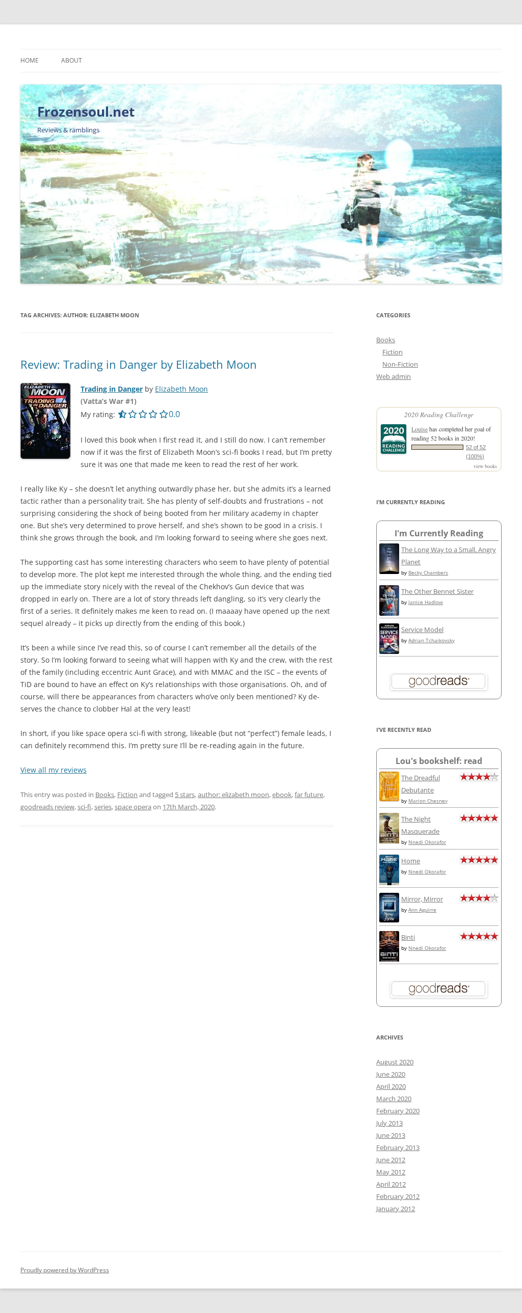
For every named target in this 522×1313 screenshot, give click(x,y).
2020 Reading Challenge (439, 414)
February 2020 (398, 1110)
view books (485, 466)
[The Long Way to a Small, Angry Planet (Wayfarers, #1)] (389, 571)
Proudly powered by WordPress (64, 1270)
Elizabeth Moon (181, 389)
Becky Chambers (428, 572)
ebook (282, 794)
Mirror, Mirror (422, 899)
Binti (408, 937)
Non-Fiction (400, 364)
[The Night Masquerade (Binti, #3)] (389, 841)
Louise (419, 429)
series (103, 806)
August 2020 (394, 1061)
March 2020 (393, 1098)
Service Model (422, 629)
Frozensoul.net (86, 111)
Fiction (127, 794)
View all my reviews (53, 770)
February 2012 (398, 1196)
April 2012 (391, 1184)
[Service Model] (389, 651)
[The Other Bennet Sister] (389, 613)
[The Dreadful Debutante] (389, 798)
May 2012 (390, 1172)
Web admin (393, 376)
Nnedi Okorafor (427, 841)
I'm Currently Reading (439, 533)
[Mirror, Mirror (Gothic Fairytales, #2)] (389, 919)
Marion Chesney (428, 800)
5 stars (185, 794)
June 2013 (390, 1135)
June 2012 (390, 1159)
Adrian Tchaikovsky (431, 640)
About (71, 60)
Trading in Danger (112, 389)
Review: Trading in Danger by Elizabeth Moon (138, 364)
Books (104, 794)
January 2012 (395, 1208)
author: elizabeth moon (233, 794)
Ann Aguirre (422, 909)
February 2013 (398, 1147)
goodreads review (47, 806)
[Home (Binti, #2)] (389, 883)
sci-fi (84, 806)
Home (29, 60)
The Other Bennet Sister (437, 591)
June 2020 (390, 1074)
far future (309, 794)
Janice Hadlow (425, 602)
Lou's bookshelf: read (439, 761)
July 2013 (389, 1123)
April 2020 (391, 1086)
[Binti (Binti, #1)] (389, 960)
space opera (133, 806)
